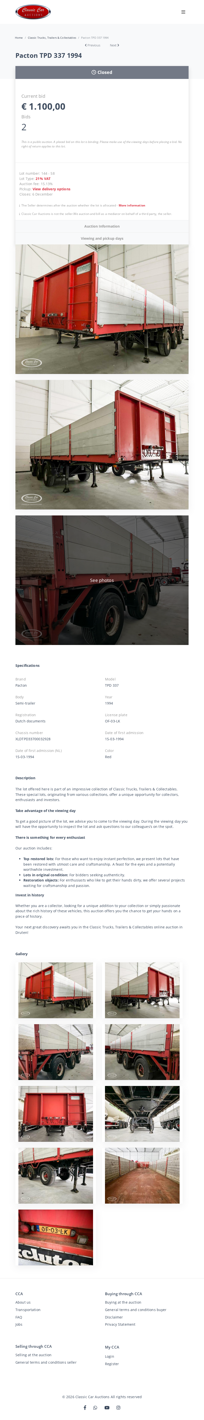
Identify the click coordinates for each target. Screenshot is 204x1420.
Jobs (19, 1324)
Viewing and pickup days (102, 238)
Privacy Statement (120, 1324)
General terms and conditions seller (46, 1362)
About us (23, 1302)
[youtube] (106, 1408)
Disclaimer (114, 1317)
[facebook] (85, 1408)
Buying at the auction (123, 1302)
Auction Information (102, 226)
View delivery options (51, 189)
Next (113, 45)
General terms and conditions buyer (136, 1309)
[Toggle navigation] (183, 11)
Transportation (28, 1309)
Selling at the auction (33, 1354)
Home (19, 37)
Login (109, 1356)
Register (112, 1363)
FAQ (18, 1317)
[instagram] (118, 1408)
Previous (94, 45)
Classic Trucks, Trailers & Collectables (52, 37)
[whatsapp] (95, 1408)
